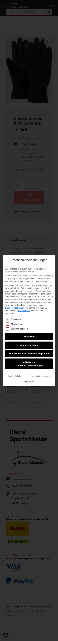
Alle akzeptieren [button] (29, 345)
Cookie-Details (14, 376)
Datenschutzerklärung (14, 308)
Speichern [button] (29, 336)
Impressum (29, 381)
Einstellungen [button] (24, 311)
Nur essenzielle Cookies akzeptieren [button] (29, 353)
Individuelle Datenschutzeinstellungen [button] (29, 364)
